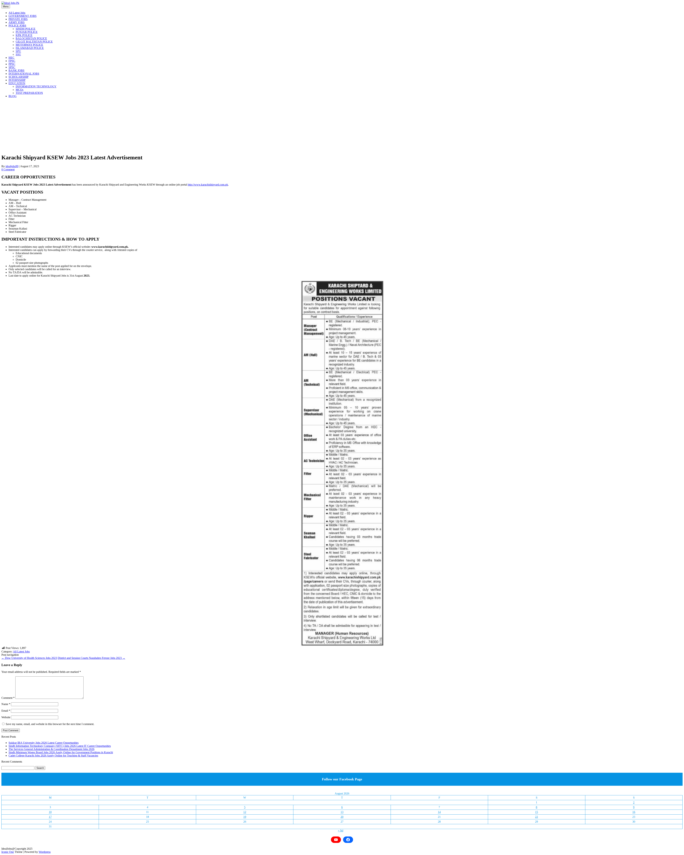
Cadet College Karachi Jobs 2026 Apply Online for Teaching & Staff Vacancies (53, 755)
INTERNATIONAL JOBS (24, 73)
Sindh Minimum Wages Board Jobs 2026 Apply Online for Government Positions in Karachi (61, 752)
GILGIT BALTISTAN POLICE (34, 41)
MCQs (19, 89)
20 (342, 816)
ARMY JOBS (17, 22)
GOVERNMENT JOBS (23, 15)
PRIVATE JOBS (18, 19)
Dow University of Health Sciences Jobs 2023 (29, 657)
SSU (18, 54)
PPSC (12, 64)
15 (536, 812)
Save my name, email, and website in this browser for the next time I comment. (50, 724)
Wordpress (45, 851)
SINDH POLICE (25, 28)
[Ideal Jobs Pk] (10, 2)
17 (50, 816)
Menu (6, 6)
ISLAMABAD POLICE (30, 48)
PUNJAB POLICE (27, 31)
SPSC (12, 67)
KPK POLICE (24, 35)
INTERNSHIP (17, 80)
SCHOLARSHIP (18, 76)
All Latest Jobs (17, 12)
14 (439, 812)
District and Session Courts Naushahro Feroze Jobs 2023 (91, 657)
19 (244, 816)
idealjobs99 (12, 166)
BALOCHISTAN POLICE (31, 38)
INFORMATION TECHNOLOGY (36, 86)
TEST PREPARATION (29, 92)
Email (5, 710)
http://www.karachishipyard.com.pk (208, 184)
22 (536, 816)
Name (5, 704)
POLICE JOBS (17, 25)
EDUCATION (17, 83)
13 (342, 812)
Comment (8, 697)
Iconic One (7, 851)
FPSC (12, 60)
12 (244, 812)
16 (633, 812)
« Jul (340, 830)
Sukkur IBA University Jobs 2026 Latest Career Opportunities (44, 742)
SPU (18, 51)
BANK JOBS (16, 70)
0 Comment (8, 169)
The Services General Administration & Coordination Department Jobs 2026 (51, 749)
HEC (11, 57)
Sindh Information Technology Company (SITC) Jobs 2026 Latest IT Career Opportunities (60, 745)
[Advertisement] (108, 125)
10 (50, 812)
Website (5, 717)
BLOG (13, 96)
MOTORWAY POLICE (29, 44)
